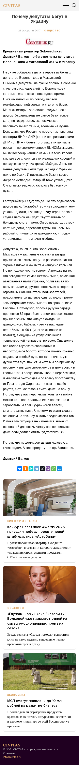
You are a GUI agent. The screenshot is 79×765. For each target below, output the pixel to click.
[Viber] (48, 468)
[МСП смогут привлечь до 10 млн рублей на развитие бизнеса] (39, 671)
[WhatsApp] (53, 468)
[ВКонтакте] (19, 468)
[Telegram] (36, 468)
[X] (42, 468)
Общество (52, 30)
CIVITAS (11, 5)
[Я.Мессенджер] (31, 468)
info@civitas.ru (12, 757)
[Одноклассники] (25, 468)
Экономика (16, 695)
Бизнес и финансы (22, 521)
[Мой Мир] (59, 468)
